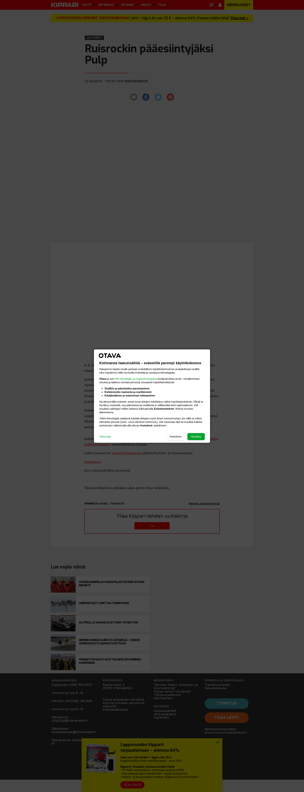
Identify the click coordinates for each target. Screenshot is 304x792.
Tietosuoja (105, 436)
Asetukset (175, 436)
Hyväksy (196, 436)
